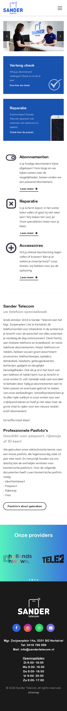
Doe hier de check (20, 85)
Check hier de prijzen (22, 132)
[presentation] (6, 36)
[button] (29, 579)
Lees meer (27, 188)
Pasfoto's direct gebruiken (25, 506)
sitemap (33, 692)
